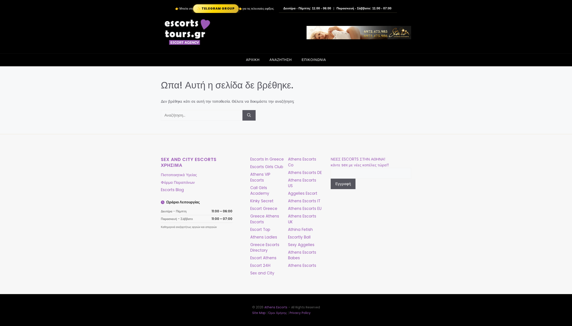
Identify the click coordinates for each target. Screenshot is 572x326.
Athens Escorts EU (305, 208)
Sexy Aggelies (301, 244)
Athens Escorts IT (304, 201)
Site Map (259, 313)
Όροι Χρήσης (277, 313)
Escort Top (260, 229)
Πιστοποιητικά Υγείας (179, 175)
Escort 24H (260, 265)
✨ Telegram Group (216, 8)
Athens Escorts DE (305, 172)
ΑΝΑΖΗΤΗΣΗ (280, 59)
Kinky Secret (261, 201)
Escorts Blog (172, 189)
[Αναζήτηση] (249, 115)
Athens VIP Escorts (260, 177)
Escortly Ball (299, 237)
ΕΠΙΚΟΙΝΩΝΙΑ (314, 59)
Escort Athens (263, 258)
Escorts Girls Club (266, 166)
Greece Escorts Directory (264, 247)
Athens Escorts (302, 265)
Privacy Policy (300, 313)
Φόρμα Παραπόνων (178, 182)
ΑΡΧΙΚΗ (253, 59)
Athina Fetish (300, 229)
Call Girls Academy (259, 190)
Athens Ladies (263, 237)
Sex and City (262, 273)
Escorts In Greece (267, 159)
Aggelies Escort (302, 193)
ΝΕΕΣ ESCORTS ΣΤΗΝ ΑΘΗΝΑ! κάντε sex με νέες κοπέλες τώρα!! (360, 162)
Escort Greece (263, 208)
